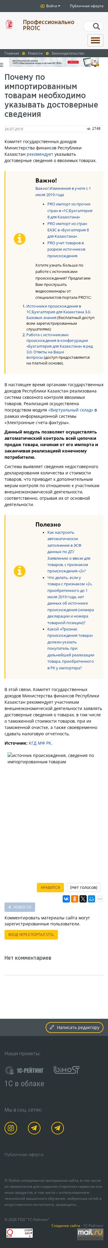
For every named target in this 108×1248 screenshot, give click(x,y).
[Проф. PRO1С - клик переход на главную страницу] (9, 24)
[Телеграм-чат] (58, 1129)
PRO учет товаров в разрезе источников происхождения (66, 249)
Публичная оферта (87, 5)
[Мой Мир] (91, 898)
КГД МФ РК (40, 743)
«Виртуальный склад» (70, 410)
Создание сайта (66, 1225)
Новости (22, 907)
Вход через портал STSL (31, 934)
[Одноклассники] (74, 898)
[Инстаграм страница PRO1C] (11, 1129)
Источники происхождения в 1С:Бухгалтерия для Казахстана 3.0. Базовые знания (58, 312)
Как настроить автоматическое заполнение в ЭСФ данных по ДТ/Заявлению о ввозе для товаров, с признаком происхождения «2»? (68, 552)
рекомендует (40, 154)
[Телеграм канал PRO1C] (35, 1129)
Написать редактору (78, 1027)
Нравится (50, 887)
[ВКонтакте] (66, 898)
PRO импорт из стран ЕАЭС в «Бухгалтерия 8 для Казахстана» (68, 230)
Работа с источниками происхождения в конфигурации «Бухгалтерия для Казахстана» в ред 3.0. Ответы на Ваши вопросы (59, 346)
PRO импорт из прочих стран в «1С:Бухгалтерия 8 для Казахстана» (69, 211)
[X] (83, 898)
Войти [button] (51, 5)
